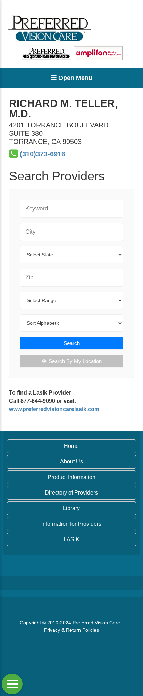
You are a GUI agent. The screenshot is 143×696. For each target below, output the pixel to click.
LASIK (71, 539)
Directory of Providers (71, 493)
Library (71, 508)
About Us (71, 461)
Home (71, 446)
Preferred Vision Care (96, 622)
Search (72, 343)
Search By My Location (75, 361)
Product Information (71, 477)
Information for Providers (71, 524)
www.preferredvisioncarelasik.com (54, 409)
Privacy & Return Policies (71, 630)
